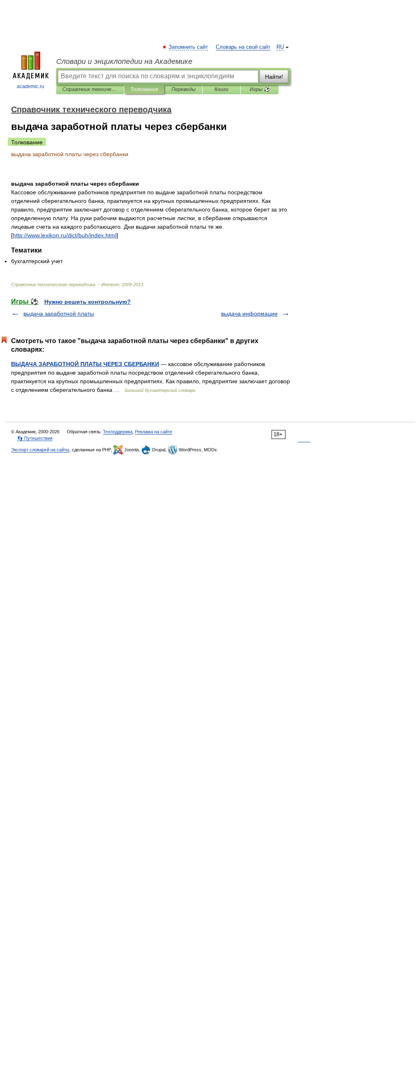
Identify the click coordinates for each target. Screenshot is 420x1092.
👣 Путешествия (34, 438)
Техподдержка (117, 431)
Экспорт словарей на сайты (40, 449)
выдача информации (249, 313)
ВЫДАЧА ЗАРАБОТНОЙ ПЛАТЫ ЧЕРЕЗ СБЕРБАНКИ (85, 364)
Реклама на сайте (153, 431)
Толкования (144, 89)
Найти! (274, 76)
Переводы (183, 89)
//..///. (64, 235)
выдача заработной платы (58, 313)
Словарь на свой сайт (243, 47)
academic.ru (30, 86)
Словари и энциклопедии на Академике (124, 61)
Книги (221, 89)
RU (280, 47)
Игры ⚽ (260, 89)
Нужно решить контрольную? (87, 301)
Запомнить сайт (188, 47)
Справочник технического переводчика (90, 89)
